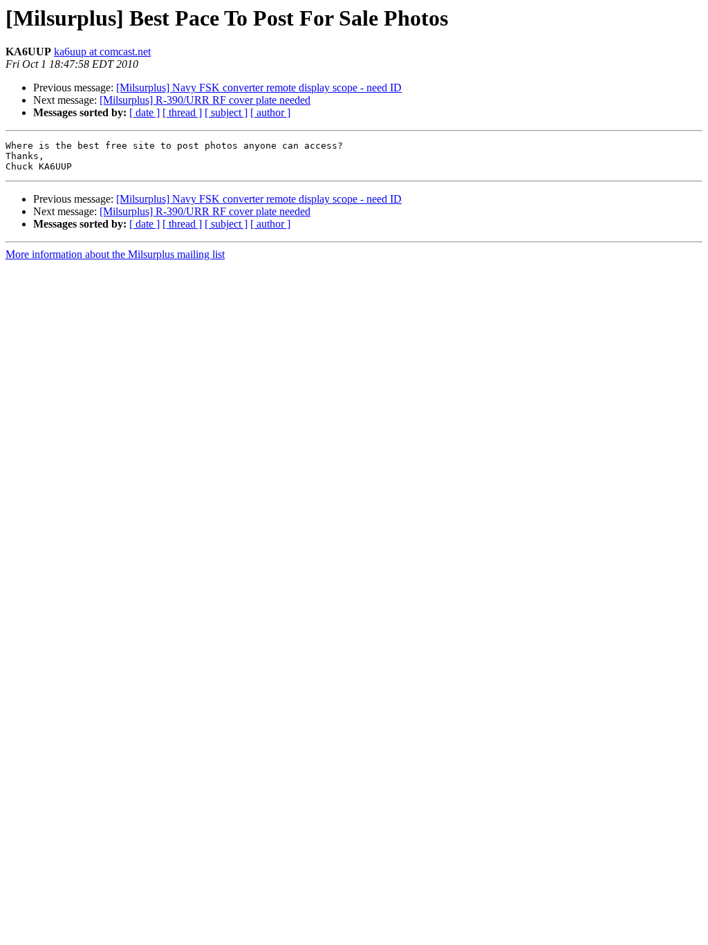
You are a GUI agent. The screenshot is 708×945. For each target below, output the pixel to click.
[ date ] (144, 112)
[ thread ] (182, 112)
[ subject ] (226, 112)
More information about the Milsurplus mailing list (115, 254)
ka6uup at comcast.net (102, 51)
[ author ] (270, 112)
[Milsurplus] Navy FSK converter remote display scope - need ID (259, 87)
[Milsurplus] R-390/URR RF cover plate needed (205, 100)
